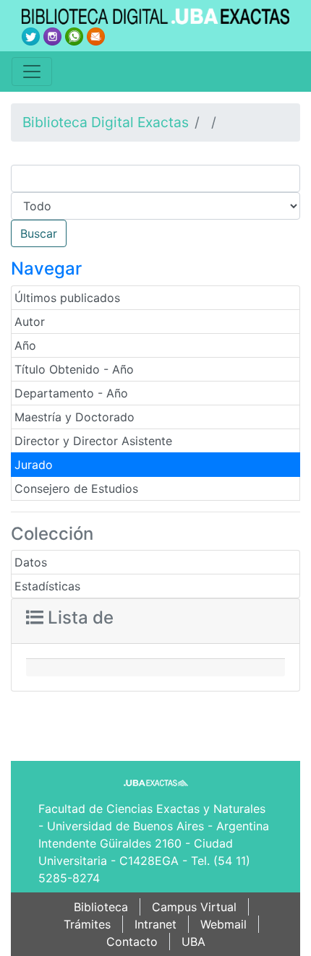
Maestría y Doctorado (74, 417)
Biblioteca (101, 907)
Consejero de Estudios (76, 488)
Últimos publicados (67, 297)
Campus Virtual (194, 907)
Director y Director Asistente (93, 441)
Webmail (223, 924)
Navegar (46, 268)
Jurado (33, 464)
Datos (30, 562)
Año (25, 345)
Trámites (87, 924)
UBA (193, 941)
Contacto (132, 941)
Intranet (155, 924)
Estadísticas (47, 586)
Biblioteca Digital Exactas (105, 122)
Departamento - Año (71, 393)
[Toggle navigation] (32, 71)
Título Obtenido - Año (74, 369)
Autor (29, 321)
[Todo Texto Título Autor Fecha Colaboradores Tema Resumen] (155, 206)
